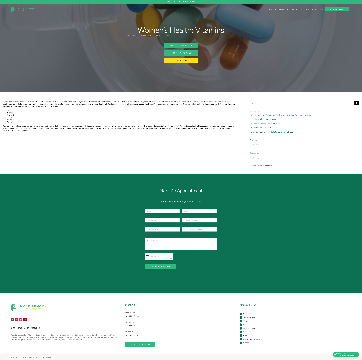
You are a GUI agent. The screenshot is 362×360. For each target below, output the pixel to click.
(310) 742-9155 (134, 335)
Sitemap (246, 343)
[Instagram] (20, 319)
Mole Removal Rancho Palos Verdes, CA (265, 123)
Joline (129, 35)
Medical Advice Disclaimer (252, 339)
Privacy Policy (248, 335)
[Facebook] (12, 319)
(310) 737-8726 (134, 316)
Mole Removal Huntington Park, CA (263, 119)
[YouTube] (16, 319)
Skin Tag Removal (249, 317)
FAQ (244, 325)
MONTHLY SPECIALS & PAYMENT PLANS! (181, 2)
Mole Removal (165, 35)
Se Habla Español (249, 328)
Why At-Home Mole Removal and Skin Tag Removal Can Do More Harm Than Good (281, 115)
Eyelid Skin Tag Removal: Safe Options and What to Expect (272, 132)
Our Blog (246, 332)
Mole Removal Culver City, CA (261, 128)
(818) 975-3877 (134, 326)
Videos (245, 321)
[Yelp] (25, 319)
